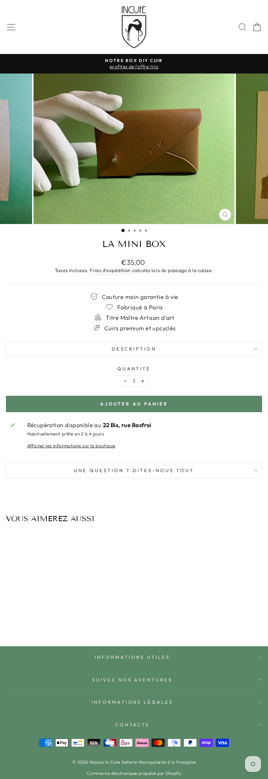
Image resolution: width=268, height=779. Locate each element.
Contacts (132, 724)
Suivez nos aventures (132, 679)
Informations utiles (132, 657)
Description (134, 349)
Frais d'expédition (110, 270)
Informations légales (132, 702)
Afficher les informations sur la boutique (71, 445)
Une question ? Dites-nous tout (134, 470)
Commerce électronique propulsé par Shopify (134, 773)
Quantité (134, 368)
